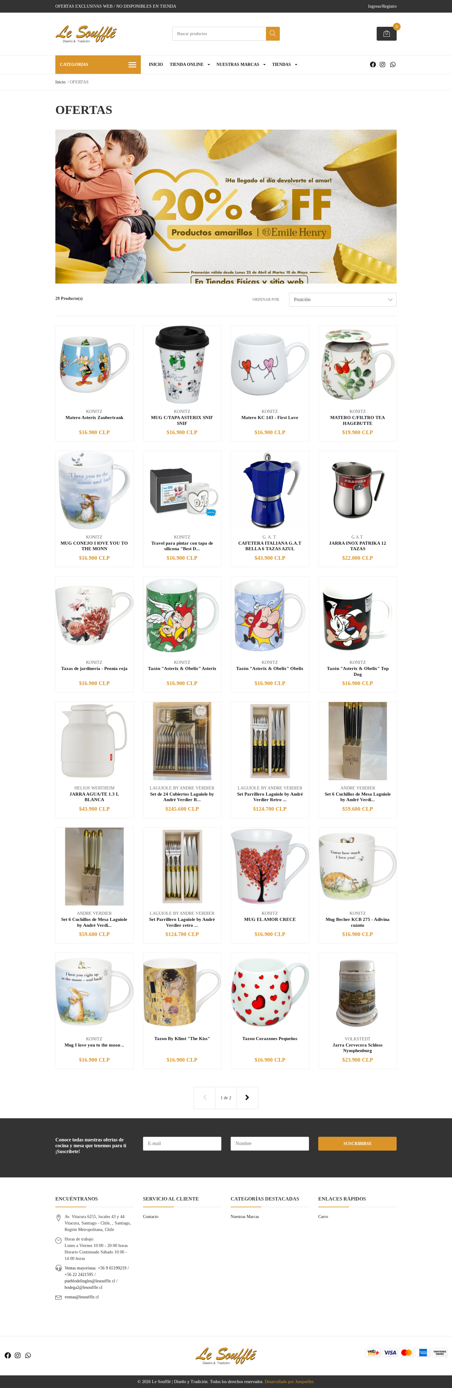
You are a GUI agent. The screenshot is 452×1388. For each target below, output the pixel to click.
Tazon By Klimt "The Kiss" (182, 1038)
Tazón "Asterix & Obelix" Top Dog (358, 671)
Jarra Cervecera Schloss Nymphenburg (358, 1047)
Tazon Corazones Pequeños (269, 1038)
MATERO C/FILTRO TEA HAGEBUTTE (357, 420)
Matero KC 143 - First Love (269, 417)
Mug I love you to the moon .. (94, 1044)
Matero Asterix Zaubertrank (94, 417)
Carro (323, 1216)
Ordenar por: (266, 299)
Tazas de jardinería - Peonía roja (94, 668)
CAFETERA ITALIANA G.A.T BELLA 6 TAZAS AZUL (269, 545)
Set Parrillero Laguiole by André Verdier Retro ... (270, 796)
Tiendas (281, 64)
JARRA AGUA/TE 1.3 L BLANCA (94, 796)
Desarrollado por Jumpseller (289, 1381)
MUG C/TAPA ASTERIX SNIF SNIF (182, 420)
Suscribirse (357, 1143)
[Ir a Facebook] (373, 64)
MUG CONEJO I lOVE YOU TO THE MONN (94, 545)
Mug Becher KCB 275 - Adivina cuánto (358, 922)
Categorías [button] (74, 64)
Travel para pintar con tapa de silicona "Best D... (182, 545)
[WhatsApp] (393, 64)
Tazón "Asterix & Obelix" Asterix (182, 668)
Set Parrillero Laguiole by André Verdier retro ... (182, 922)
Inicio (156, 64)
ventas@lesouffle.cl (82, 1297)
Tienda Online (187, 64)
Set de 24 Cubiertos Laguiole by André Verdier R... (182, 796)
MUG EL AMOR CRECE (270, 919)
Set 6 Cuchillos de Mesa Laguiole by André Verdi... (358, 796)
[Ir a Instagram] (382, 64)
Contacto (150, 1216)
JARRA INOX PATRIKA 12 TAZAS (357, 545)
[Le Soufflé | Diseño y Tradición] (86, 34)
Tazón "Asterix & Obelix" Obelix (269, 668)
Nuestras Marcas (237, 64)
